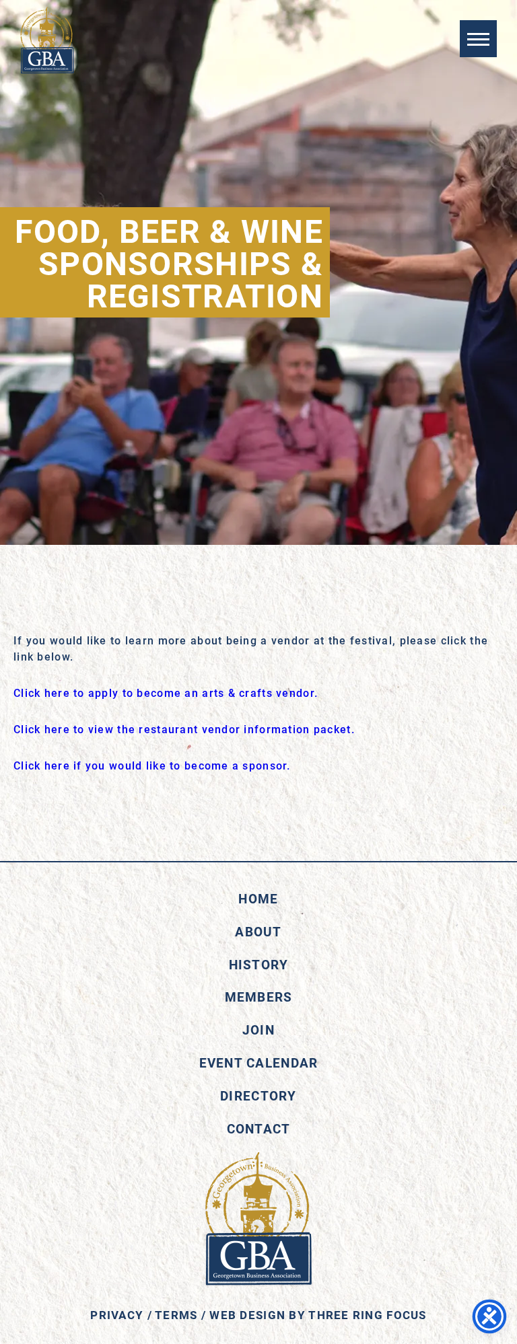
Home (258, 898)
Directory (258, 1095)
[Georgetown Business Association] (47, 40)
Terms (176, 1314)
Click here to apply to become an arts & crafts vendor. (165, 692)
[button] (478, 38)
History (259, 964)
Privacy (116, 1314)
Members (259, 996)
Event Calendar (258, 1062)
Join (258, 1029)
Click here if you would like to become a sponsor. (152, 765)
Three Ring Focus (367, 1314)
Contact (259, 1128)
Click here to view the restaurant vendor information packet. (184, 729)
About (258, 931)
